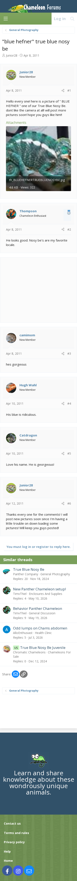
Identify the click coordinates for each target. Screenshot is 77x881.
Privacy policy (14, 842)
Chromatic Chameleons (29, 652)
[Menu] (5, 18)
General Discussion (42, 613)
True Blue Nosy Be (28, 569)
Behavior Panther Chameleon (37, 608)
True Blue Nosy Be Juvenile (42, 647)
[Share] (63, 90)
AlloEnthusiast (23, 633)
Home (8, 861)
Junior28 (11, 55)
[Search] (72, 19)
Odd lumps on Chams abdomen (40, 628)
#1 (69, 90)
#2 (69, 229)
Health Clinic (43, 633)
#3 (69, 353)
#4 (69, 403)
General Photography (55, 574)
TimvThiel (20, 594)
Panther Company (25, 574)
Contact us (12, 823)
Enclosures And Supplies (45, 594)
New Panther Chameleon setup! (39, 589)
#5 (69, 453)
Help (7, 851)
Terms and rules (16, 833)
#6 (69, 503)
